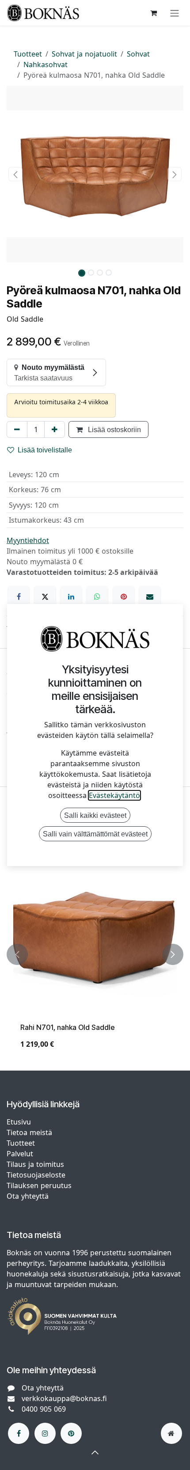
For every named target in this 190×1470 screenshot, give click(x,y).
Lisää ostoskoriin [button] (113, 429)
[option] (95, 954)
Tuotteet (28, 53)
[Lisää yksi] (54, 429)
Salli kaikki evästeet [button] (95, 815)
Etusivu (19, 1121)
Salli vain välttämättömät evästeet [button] (95, 833)
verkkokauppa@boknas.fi (64, 1398)
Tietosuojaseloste (37, 1174)
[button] (15, 174)
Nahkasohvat (45, 64)
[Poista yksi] (17, 429)
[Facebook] (18, 596)
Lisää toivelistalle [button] (45, 449)
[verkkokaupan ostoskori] (153, 13)
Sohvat (138, 53)
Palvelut (20, 1153)
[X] (45, 596)
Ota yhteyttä (28, 1196)
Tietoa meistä (29, 1132)
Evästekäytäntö (114, 795)
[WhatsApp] (97, 596)
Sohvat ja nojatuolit (84, 53)
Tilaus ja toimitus (35, 1164)
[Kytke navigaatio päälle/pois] (174, 13)
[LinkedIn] (71, 596)
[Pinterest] (123, 596)
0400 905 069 (44, 1409)
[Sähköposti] (149, 596)
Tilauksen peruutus (39, 1185)
